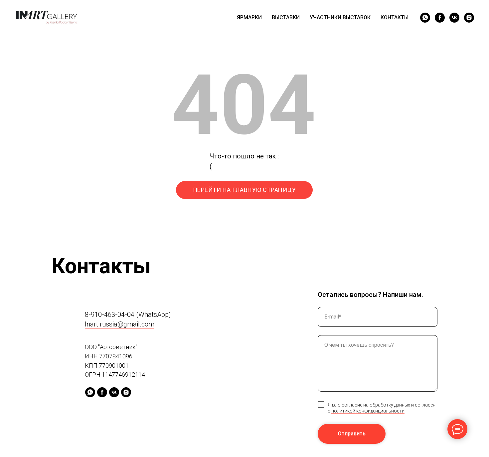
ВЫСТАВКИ (286, 17)
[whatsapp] (425, 18)
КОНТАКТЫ (394, 17)
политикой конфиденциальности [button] (368, 410)
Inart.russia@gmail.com (119, 324)
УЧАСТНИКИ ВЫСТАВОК (340, 17)
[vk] (454, 18)
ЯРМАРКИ (249, 17)
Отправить (352, 433)
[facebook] (440, 18)
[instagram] (469, 18)
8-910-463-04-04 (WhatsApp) (128, 315)
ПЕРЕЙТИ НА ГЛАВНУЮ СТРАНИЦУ (244, 189)
